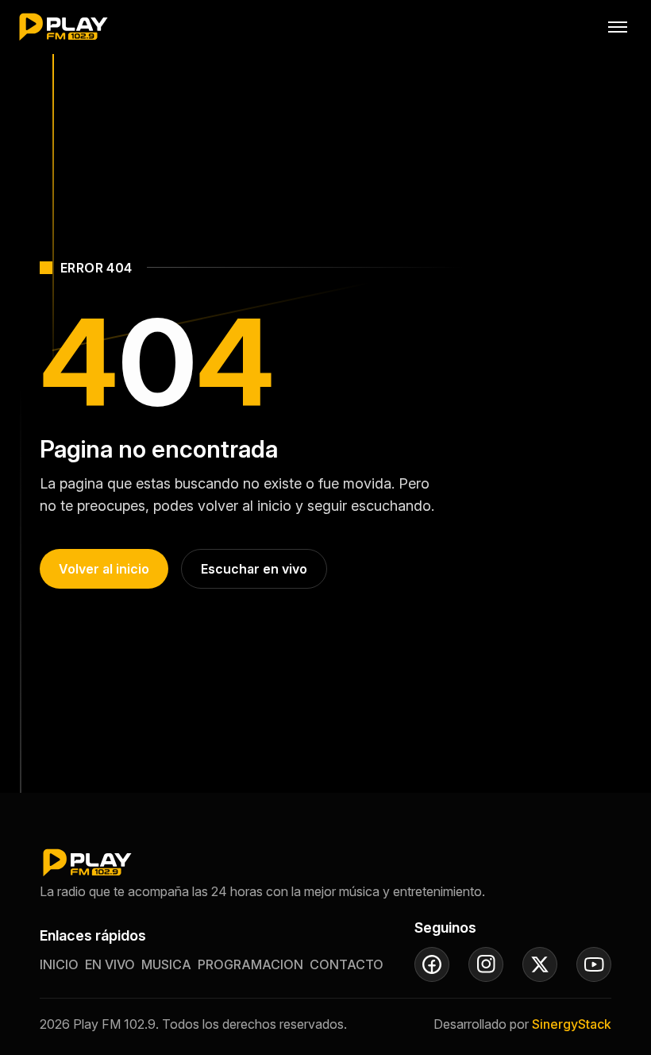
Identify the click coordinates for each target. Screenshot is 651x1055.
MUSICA (166, 964)
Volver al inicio (104, 569)
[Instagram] (485, 964)
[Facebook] (431, 964)
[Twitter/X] (539, 964)
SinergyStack (571, 1024)
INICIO (59, 964)
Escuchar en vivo (254, 569)
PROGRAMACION (250, 964)
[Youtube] (593, 964)
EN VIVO (110, 964)
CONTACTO (346, 964)
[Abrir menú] (617, 27)
